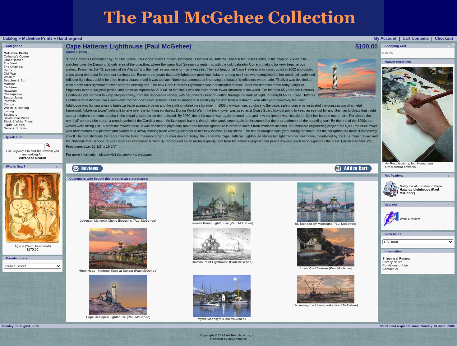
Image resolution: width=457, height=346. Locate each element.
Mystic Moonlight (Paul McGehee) (222, 319)
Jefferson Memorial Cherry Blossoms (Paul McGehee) (118, 220)
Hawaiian (10, 90)
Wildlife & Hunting (16, 107)
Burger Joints (13, 97)
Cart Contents (416, 38)
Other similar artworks (400, 166)
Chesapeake (13, 94)
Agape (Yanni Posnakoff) (33, 246)
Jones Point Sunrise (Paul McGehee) (325, 268)
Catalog (10, 38)
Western (10, 77)
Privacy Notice (392, 262)
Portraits (10, 101)
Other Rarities (13, 60)
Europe (9, 104)
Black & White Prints (18, 121)
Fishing (9, 111)
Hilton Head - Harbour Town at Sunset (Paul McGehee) (118, 270)
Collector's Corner (16, 56)
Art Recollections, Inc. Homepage (409, 163)
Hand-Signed (69, 38)
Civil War (10, 73)
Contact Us (390, 268)
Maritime (10, 83)
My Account (385, 38)
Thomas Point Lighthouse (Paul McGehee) (221, 262)
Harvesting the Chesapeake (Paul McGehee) (325, 305)
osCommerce (237, 338)
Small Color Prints (16, 118)
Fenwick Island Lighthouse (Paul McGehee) (222, 223)
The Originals (13, 66)
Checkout (444, 38)
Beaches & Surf (15, 80)
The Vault (10, 63)
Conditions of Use (395, 265)
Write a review (410, 218)
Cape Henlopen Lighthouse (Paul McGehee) (118, 317)
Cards (8, 70)
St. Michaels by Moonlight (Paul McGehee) (325, 223)
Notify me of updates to (421, 189)
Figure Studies (14, 125)
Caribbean (11, 87)
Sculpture (10, 114)
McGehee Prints (37, 38)
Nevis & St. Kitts (15, 128)
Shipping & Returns (396, 258)
